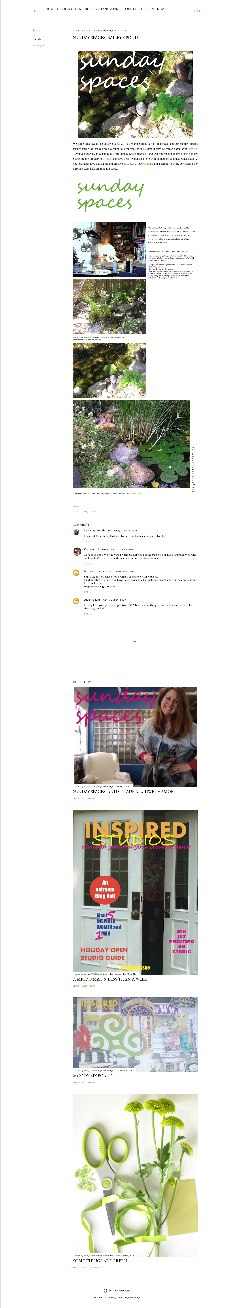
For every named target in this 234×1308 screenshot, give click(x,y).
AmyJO (192, 148)
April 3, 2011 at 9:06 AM (124, 530)
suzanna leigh (92, 599)
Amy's (193, 464)
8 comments (88, 985)
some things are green (100, 1261)
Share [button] (36, 30)
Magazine (75, 9)
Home (50, 9)
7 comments (88, 798)
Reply (87, 541)
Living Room (109, 9)
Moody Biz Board (93, 1075)
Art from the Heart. (136, 493)
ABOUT (61, 9)
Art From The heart (96, 571)
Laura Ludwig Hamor (97, 530)
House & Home (144, 9)
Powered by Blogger (120, 1290)
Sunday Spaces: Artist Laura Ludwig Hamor (123, 791)
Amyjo (107, 158)
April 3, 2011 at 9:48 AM (122, 549)
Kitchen (91, 9)
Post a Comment (91, 1267)
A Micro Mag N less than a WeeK (110, 979)
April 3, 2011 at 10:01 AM (122, 571)
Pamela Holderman (96, 549)
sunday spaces (42, 45)
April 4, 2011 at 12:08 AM (116, 599)
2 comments (88, 1082)
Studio (126, 9)
